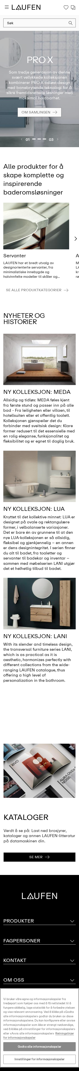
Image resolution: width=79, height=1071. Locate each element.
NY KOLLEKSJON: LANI (35, 636)
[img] (36, 226)
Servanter (14, 256)
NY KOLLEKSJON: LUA (34, 508)
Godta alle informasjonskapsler (39, 1046)
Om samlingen (36, 112)
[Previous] (22, 139)
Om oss (13, 980)
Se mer (36, 857)
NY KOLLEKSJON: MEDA (37, 391)
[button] (70, 23)
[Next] (57, 139)
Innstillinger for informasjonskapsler (39, 1059)
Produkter (18, 921)
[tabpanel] (39, 89)
